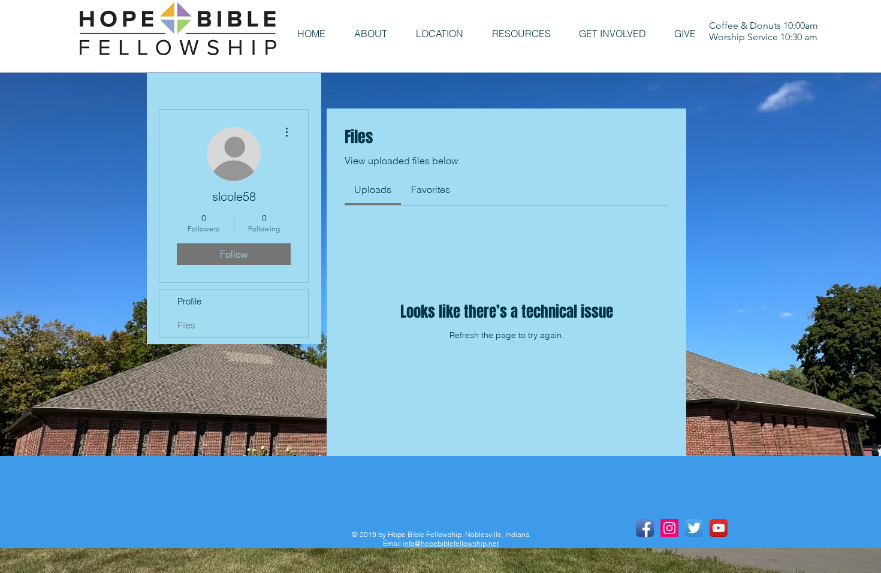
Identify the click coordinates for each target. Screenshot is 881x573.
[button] (371, 34)
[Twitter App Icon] (694, 528)
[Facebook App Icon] (645, 528)
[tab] (373, 189)
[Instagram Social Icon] (669, 528)
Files (186, 325)
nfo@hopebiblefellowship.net (452, 543)
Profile (189, 301)
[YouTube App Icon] (719, 528)
